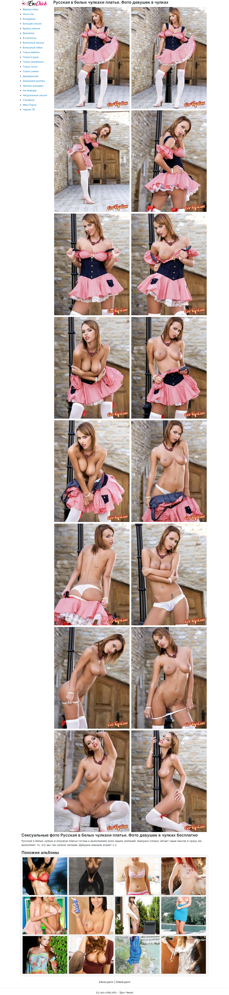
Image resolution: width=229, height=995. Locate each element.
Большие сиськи (32, 23)
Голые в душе (31, 57)
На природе (29, 90)
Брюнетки (28, 33)
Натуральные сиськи (35, 95)
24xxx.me (28, 14)
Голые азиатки (31, 52)
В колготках (29, 38)
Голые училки (31, 71)
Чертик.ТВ (29, 109)
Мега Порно (29, 104)
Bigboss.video (30, 9)
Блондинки (29, 18)
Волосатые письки (33, 42)
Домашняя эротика (34, 80)
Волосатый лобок (33, 47)
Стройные (28, 99)
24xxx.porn (106, 982)
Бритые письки (31, 28)
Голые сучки (30, 66)
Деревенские (30, 76)
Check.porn (123, 982)
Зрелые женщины (33, 85)
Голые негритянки (33, 61)
